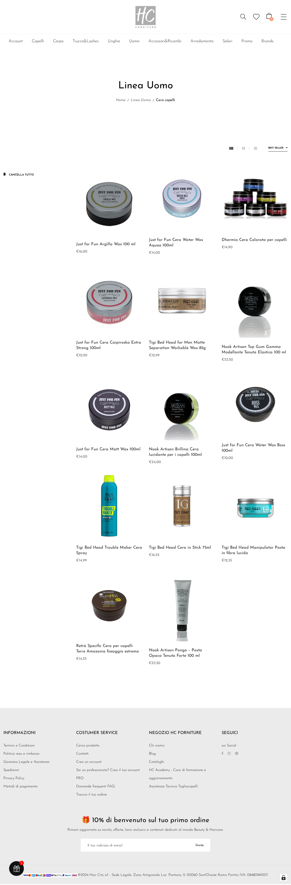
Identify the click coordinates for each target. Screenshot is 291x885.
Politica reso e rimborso (21, 754)
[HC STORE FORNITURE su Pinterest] (236, 754)
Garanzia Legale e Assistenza (26, 762)
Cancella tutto (21, 175)
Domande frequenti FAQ (95, 786)
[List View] (255, 148)
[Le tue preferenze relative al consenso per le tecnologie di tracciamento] (283, 877)
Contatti (82, 754)
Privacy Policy (13, 778)
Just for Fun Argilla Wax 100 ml (105, 244)
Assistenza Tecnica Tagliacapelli (173, 786)
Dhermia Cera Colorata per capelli (254, 240)
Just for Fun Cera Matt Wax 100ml (108, 449)
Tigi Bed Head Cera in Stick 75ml (180, 548)
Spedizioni (11, 770)
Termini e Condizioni (19, 745)
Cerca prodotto (87, 745)
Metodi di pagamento (20, 786)
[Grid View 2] (245, 148)
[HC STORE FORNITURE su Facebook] (222, 754)
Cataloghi (156, 762)
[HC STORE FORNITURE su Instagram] (229, 754)
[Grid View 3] (233, 148)
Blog (152, 754)
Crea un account (88, 762)
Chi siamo (156, 745)
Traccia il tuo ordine (91, 794)
